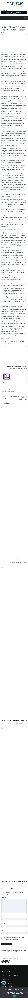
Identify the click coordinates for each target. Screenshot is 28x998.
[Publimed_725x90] (14, 14)
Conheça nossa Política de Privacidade (10, 976)
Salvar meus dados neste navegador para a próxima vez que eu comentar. (14, 938)
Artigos (3, 24)
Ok (14, 995)
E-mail (3, 923)
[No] (26, 992)
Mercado (8, 24)
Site (2, 930)
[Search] (25, 18)
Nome (3, 916)
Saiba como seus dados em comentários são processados (13, 951)
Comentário (4, 897)
